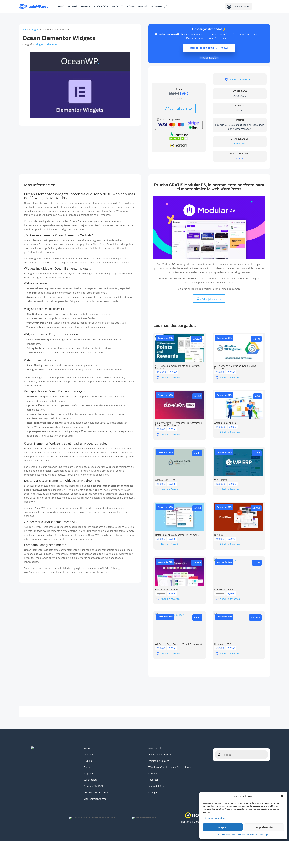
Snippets (88, 773)
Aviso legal (263, 834)
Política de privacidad (247, 834)
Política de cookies (226, 834)
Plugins (72, 6)
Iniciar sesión (209, 58)
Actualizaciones (137, 6)
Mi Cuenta (89, 754)
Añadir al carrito (178, 108)
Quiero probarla (209, 298)
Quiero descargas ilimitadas (209, 48)
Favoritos (117, 6)
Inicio (61, 6)
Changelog (154, 792)
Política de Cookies (158, 760)
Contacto (153, 773)
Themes (85, 6)
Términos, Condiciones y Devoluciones (169, 767)
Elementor (53, 44)
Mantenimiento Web (95, 798)
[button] (282, 796)
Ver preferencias (264, 827)
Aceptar (222, 827)
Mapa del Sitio (156, 786)
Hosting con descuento (96, 792)
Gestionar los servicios (214, 818)
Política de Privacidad (160, 754)
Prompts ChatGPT (93, 786)
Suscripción (100, 6)
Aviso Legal (154, 748)
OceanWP (239, 143)
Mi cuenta (156, 6)
